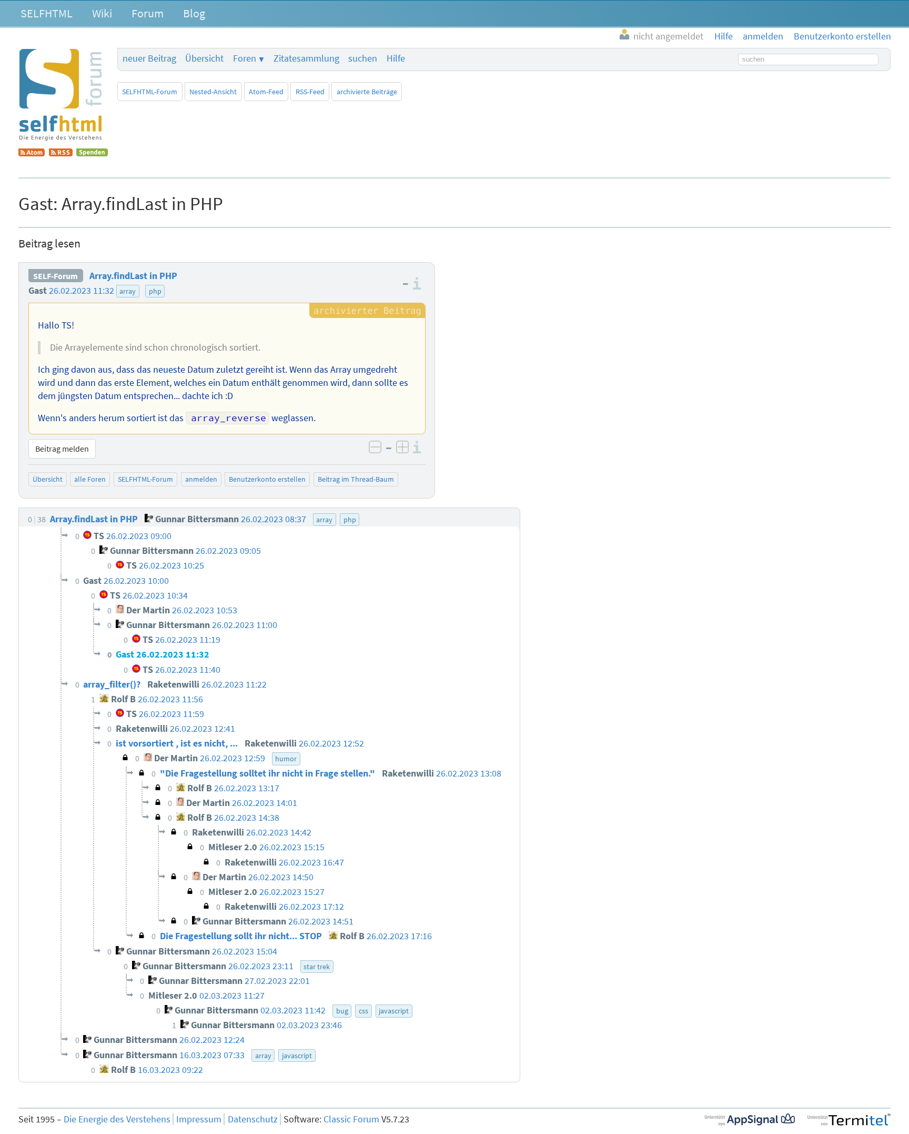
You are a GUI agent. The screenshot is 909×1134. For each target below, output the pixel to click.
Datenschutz (253, 1119)
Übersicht (204, 58)
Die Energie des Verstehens (117, 1119)
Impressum (198, 1119)
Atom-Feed (266, 91)
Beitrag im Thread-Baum (356, 479)
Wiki (102, 13)
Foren (244, 58)
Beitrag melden (62, 448)
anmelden (201, 479)
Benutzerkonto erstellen (267, 479)
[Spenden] (92, 153)
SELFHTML (47, 13)
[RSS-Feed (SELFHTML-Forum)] (61, 153)
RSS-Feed (310, 91)
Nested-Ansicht (213, 91)
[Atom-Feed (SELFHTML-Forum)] (31, 153)
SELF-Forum (55, 276)
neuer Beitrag (149, 58)
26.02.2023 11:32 (81, 290)
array (127, 291)
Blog (194, 13)
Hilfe (396, 58)
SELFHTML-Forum (149, 91)
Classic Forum (351, 1119)
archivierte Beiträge (367, 91)
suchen (362, 58)
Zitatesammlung (306, 58)
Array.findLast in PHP (133, 276)
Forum (148, 13)
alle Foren (90, 479)
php (155, 291)
